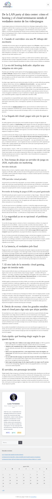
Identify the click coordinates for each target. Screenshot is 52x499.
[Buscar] (20, 442)
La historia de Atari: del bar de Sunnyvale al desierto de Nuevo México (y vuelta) (21, 459)
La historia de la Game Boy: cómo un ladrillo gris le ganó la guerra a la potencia (21, 457)
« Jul (3, 490)
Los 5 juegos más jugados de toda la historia (12, 454)
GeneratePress (33, 496)
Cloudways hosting (33, 72)
